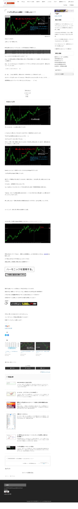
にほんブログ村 (8, 328)
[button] (43, 368)
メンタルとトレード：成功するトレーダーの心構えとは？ (64, 44)
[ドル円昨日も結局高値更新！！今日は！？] (27, 346)
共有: (27, 94)
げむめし (6, 489)
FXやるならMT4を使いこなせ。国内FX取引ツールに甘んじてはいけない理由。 (64, 34)
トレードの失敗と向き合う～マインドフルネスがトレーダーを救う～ (64, 40)
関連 (27, 96)
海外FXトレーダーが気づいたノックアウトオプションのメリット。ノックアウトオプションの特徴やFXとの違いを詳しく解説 (64, 26)
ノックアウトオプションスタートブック (13, 487)
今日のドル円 (28, 93)
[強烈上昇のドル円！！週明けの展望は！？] (43, 346)
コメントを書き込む (28, 472)
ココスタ (46, 254)
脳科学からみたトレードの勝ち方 (63, 48)
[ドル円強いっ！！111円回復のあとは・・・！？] (12, 346)
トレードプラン (13, 362)
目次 (26, 90)
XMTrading (8, 362)
